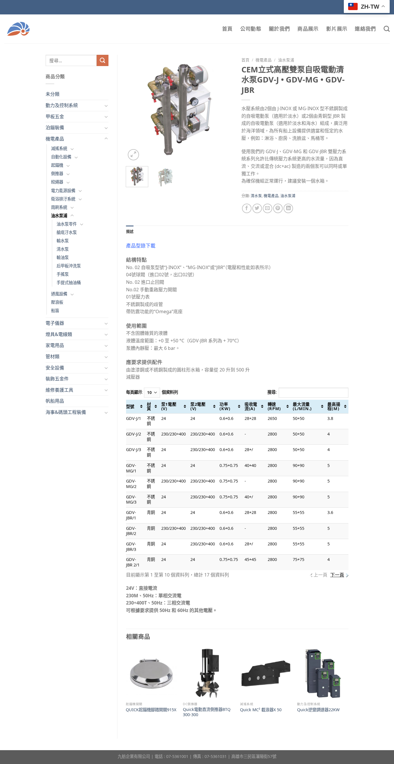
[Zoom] (133, 154)
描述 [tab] (130, 231)
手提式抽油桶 (69, 282)
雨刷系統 (59, 207)
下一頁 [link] (337, 575)
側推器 (57, 173)
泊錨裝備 (55, 127)
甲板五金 (55, 116)
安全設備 (55, 368)
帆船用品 (55, 401)
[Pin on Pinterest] (278, 208)
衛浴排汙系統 (63, 199)
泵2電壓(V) (198, 406)
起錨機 (57, 165)
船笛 (55, 310)
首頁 (227, 29)
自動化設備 (61, 156)
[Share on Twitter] (257, 208)
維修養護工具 (59, 390)
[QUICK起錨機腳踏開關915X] (151, 673)
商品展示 (307, 29)
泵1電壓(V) (169, 406)
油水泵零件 (67, 224)
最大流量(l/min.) (302, 406)
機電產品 (55, 139)
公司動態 (250, 29)
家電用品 (55, 345)
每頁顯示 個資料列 (152, 392)
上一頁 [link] (320, 575)
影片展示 (336, 29)
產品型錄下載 (140, 245)
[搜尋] (387, 28)
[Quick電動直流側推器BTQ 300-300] (208, 673)
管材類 (52, 356)
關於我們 (279, 29)
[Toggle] (106, 105)
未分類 (52, 94)
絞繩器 (57, 182)
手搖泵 (63, 274)
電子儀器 (55, 323)
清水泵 (63, 249)
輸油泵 (63, 257)
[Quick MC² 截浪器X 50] (265, 673)
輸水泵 (63, 240)
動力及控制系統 (62, 105)
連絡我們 (365, 29)
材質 (149, 406)
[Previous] (135, 108)
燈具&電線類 (59, 334)
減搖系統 (59, 148)
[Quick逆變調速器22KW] (322, 673)
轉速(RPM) (274, 406)
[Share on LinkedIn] (288, 208)
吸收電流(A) (251, 406)
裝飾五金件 (57, 379)
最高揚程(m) (333, 406)
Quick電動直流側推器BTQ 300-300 (206, 712)
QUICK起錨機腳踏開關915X (151, 709)
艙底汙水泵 (67, 232)
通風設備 (59, 293)
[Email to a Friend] (267, 208)
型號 (130, 406)
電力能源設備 (63, 190)
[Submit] (102, 60)
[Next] (223, 108)
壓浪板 (57, 302)
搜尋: (272, 392)
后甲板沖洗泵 (69, 266)
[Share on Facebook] (247, 208)
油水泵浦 (59, 215)
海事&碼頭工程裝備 (66, 412)
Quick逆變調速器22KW (318, 709)
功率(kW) (224, 406)
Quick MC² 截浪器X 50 (261, 709)
